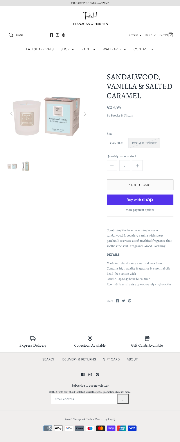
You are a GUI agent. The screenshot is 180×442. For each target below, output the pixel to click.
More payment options (140, 210)
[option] (48, 113)
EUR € (148, 35)
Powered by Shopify (105, 419)
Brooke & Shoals (122, 115)
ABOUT (132, 359)
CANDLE (116, 143)
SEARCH (48, 359)
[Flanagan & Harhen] (90, 18)
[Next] (85, 113)
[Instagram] (57, 35)
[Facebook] (51, 35)
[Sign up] (123, 399)
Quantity (122, 156)
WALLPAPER (112, 49)
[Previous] (11, 113)
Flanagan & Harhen (83, 419)
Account (133, 35)
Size (109, 133)
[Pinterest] (63, 35)
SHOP (65, 49)
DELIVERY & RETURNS (79, 359)
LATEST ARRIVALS (40, 49)
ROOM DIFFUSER (144, 143)
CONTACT (141, 49)
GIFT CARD (111, 359)
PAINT (86, 49)
